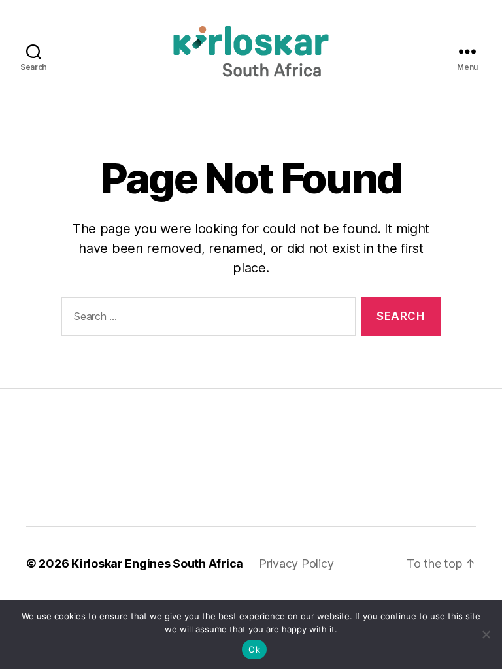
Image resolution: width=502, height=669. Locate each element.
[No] (485, 634)
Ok (254, 649)
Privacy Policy (296, 563)
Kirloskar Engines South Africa (157, 563)
